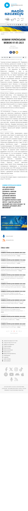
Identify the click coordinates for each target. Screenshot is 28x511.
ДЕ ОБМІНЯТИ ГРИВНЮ (9, 198)
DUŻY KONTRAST (7, 360)
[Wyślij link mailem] (17, 52)
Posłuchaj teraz (7, 355)
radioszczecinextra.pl (8, 350)
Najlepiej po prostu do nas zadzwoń (8, 24)
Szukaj (22, 24)
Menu (26, 24)
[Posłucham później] (21, 59)
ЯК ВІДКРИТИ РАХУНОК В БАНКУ (11, 200)
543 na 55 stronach (14, 333)
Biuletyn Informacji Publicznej (10, 353)
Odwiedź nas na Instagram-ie (14, 24)
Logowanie (6, 357)
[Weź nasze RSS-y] (16, 377)
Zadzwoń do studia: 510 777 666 (10, 340)
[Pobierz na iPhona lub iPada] (22, 372)
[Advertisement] (14, 409)
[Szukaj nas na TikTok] (21, 367)
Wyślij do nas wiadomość (20, 24)
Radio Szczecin (5, 32)
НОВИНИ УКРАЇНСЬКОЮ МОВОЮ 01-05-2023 (14, 41)
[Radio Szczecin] (14, 12)
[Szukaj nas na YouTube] (11, 372)
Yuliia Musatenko (13, 48)
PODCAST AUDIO (9, 236)
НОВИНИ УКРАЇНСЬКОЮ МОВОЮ (11, 185)
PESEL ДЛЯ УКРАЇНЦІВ (8, 187)
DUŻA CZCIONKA (7, 359)
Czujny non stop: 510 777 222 (10, 342)
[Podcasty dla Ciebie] (11, 377)
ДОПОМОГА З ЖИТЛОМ (9, 191)
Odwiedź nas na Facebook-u (10, 24)
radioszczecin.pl (7, 348)
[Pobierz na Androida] (17, 372)
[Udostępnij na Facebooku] (10, 52)
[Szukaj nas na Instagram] (16, 367)
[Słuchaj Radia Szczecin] (7, 5)
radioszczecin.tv (7, 351)
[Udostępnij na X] (13, 52)
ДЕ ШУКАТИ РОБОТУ (8, 189)
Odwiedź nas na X (12, 24)
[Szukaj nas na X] (11, 367)
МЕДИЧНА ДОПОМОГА (9, 194)
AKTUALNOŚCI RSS (10, 240)
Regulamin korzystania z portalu (15, 388)
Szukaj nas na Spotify (18, 24)
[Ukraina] (14, 28)
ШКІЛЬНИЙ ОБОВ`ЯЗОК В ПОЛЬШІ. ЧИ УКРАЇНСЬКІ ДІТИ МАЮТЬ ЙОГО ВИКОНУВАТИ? (13, 206)
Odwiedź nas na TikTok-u (16, 24)
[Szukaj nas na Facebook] (6, 367)
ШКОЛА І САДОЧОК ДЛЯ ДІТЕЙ (11, 202)
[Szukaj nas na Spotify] (6, 372)
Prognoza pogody (7, 346)
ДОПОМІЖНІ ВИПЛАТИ (9, 196)
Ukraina (11, 32)
